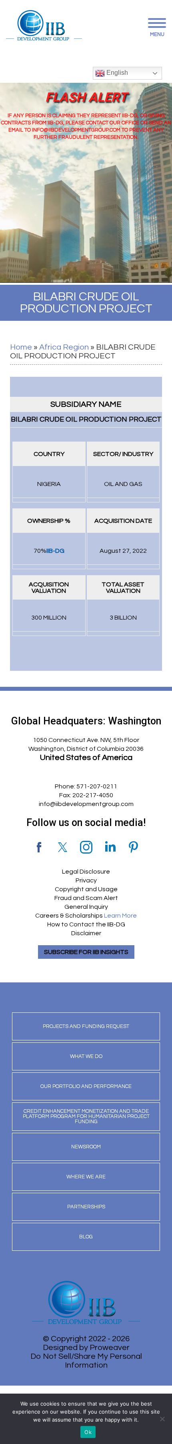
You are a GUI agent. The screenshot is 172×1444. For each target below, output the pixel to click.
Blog (86, 1237)
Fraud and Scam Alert (86, 898)
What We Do (86, 1056)
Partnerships (86, 1207)
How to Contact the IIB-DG (86, 924)
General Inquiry (86, 907)
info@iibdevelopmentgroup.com (86, 804)
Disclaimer (86, 933)
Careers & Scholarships (86, 915)
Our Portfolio (86, 1086)
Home (21, 347)
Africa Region (64, 347)
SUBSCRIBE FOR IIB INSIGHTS (86, 952)
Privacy (86, 880)
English (116, 72)
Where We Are (86, 1177)
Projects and (86, 1026)
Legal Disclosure (86, 871)
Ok (88, 1432)
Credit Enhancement (86, 1116)
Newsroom (86, 1147)
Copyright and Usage (86, 889)
